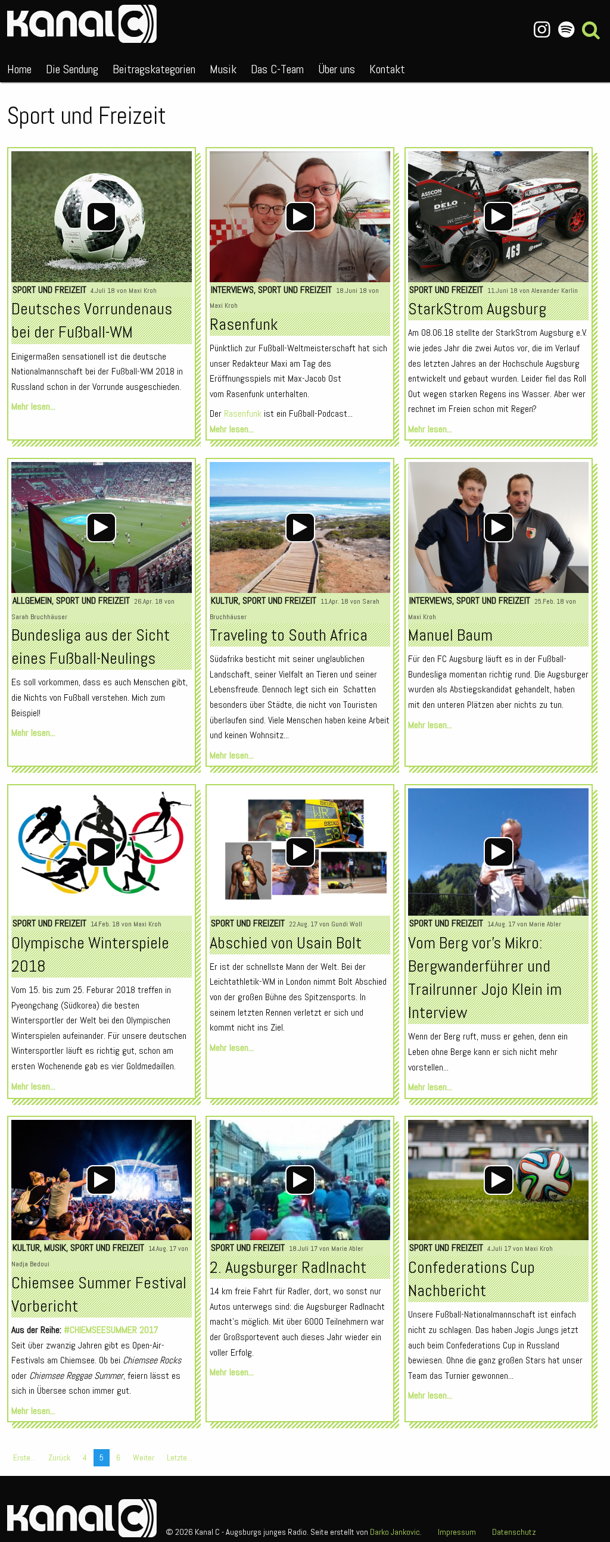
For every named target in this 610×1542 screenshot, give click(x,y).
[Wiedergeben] (101, 217)
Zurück (59, 1457)
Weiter (143, 1457)
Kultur (224, 600)
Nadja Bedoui (30, 1264)
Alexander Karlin (554, 290)
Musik (223, 69)
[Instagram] (542, 29)
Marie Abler (545, 924)
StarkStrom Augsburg (477, 308)
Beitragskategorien (154, 69)
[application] (101, 216)
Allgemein (32, 600)
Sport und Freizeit (49, 289)
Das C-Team (277, 69)
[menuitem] (19, 66)
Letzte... (179, 1457)
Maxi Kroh (143, 290)
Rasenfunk (244, 324)
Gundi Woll (346, 924)
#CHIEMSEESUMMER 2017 (111, 1330)
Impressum (457, 1532)
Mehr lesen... (33, 406)
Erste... (24, 1457)
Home (19, 69)
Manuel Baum (450, 635)
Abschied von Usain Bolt (286, 942)
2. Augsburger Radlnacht (288, 1267)
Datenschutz (514, 1532)
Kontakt (387, 69)
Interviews (232, 289)
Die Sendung (72, 69)
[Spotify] (566, 29)
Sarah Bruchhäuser (39, 617)
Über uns (336, 69)
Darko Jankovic (395, 1532)
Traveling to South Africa (289, 635)
